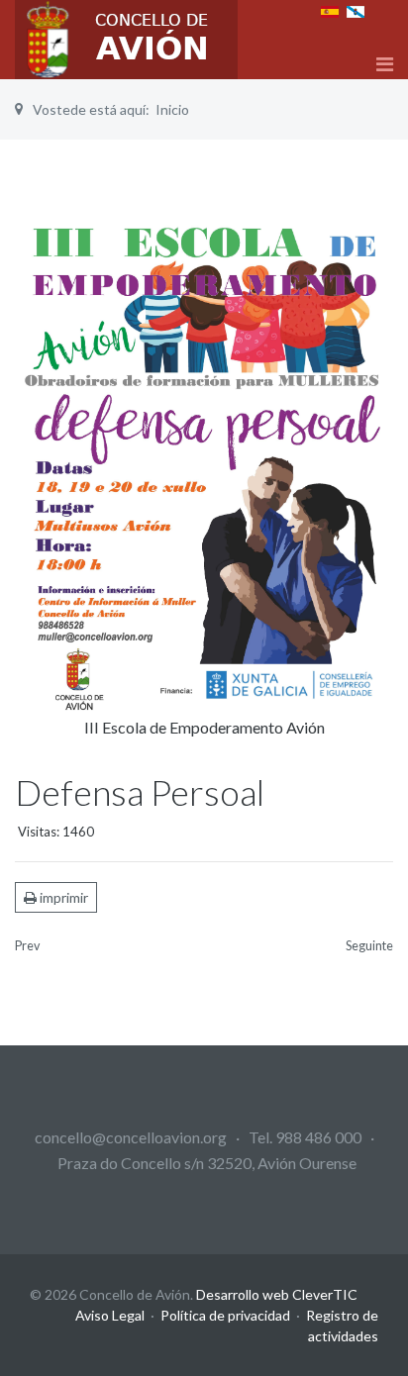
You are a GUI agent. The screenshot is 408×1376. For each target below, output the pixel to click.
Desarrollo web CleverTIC (276, 1294)
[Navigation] (384, 63)
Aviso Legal (110, 1315)
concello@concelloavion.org (131, 1137)
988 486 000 (318, 1137)
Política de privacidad (225, 1315)
